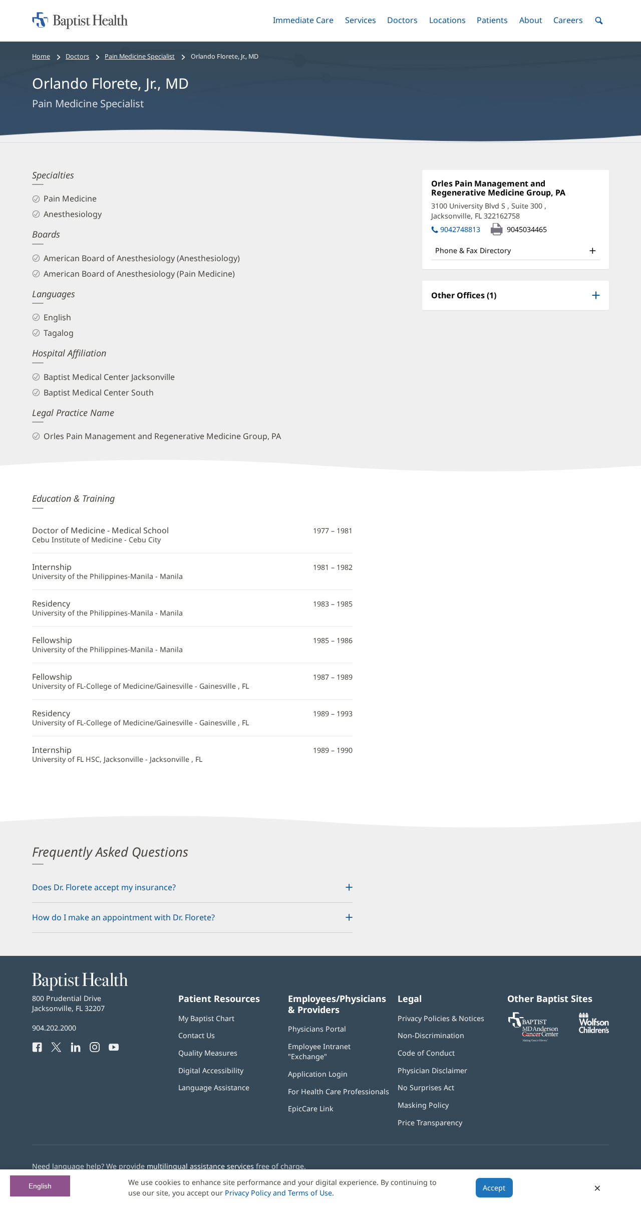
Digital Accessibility (210, 1070)
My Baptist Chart (206, 1018)
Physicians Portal (317, 1029)
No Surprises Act (426, 1087)
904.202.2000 (54, 1028)
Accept (494, 1187)
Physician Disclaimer (432, 1070)
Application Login (318, 1074)
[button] (303, 20)
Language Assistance (213, 1087)
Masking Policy (423, 1105)
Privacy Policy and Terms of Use (278, 1192)
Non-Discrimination (431, 1035)
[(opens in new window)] (594, 1030)
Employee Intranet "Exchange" (319, 1051)
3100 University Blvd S (488, 211)
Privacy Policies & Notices (441, 1018)
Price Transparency (430, 1122)
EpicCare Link (311, 1108)
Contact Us (196, 1035)
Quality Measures (207, 1053)
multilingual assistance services (200, 1166)
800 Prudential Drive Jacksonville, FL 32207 (68, 1003)
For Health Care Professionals (338, 1091)
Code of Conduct (426, 1053)
